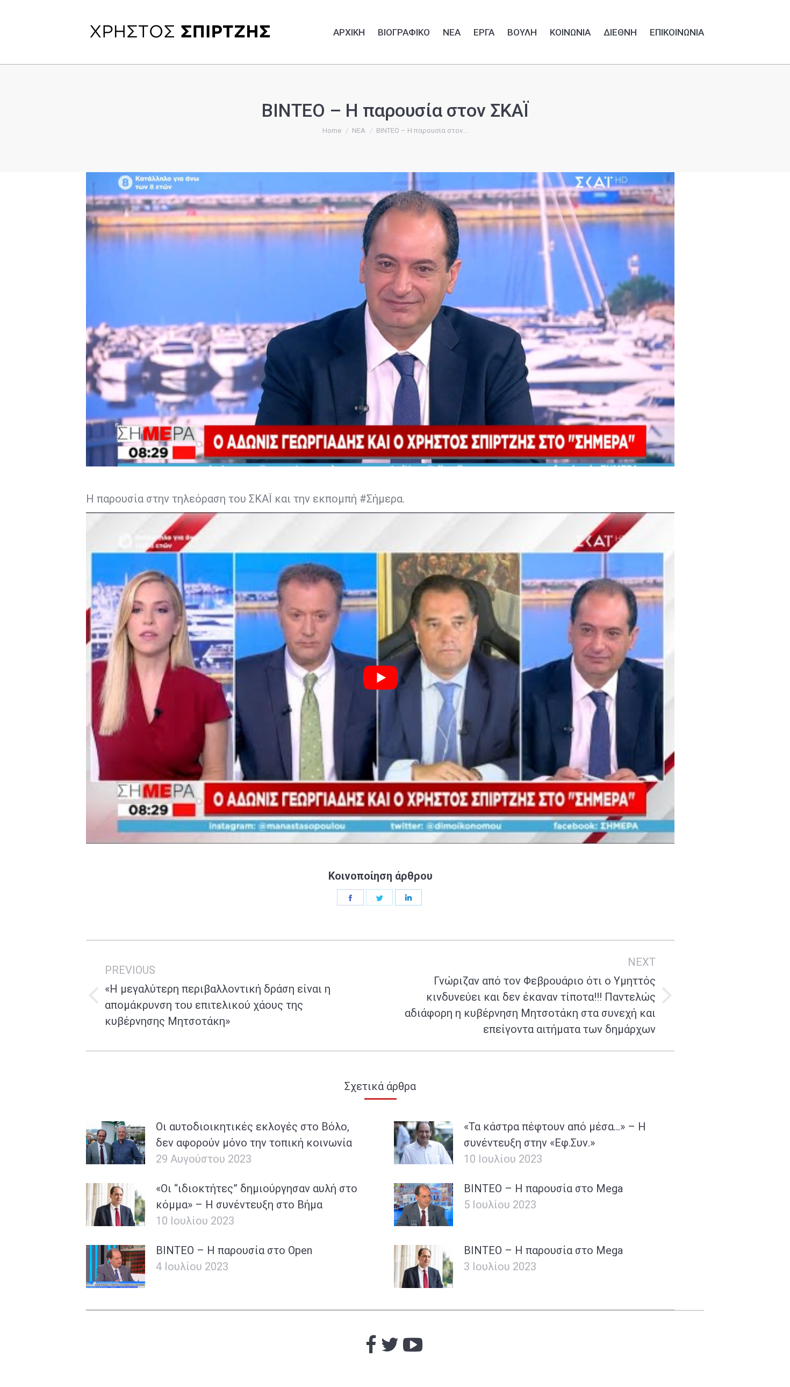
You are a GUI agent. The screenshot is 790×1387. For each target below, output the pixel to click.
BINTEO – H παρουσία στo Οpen (234, 1250)
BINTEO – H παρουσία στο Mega (543, 1188)
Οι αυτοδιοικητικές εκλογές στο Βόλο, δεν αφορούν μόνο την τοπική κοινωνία (254, 1134)
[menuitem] (349, 30)
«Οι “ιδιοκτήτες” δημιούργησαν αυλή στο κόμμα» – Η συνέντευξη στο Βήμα (256, 1196)
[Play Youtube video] (380, 678)
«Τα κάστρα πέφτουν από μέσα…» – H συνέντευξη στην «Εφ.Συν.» (555, 1134)
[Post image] (115, 1142)
